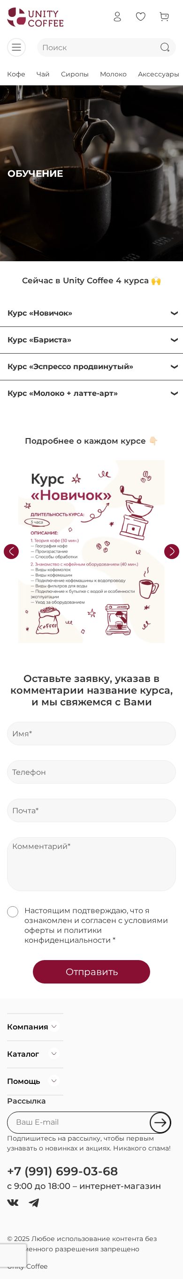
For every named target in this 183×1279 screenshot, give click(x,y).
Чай (43, 74)
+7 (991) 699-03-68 (62, 1171)
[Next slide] (171, 551)
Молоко (113, 74)
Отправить (92, 971)
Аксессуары (158, 74)
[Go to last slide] (11, 551)
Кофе (16, 74)
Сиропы (75, 74)
